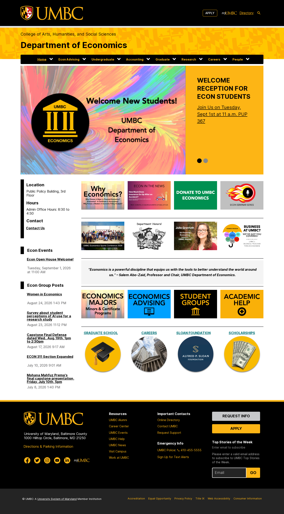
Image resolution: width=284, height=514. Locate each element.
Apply (210, 13)
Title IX (199, 498)
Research (189, 59)
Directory (246, 13)
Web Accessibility (219, 498)
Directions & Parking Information (48, 446)
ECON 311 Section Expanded (50, 357)
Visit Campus (117, 451)
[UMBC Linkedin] (67, 460)
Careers (214, 59)
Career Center (119, 426)
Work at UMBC (119, 457)
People (237, 59)
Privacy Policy (183, 498)
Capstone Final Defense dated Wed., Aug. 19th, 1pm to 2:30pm (49, 338)
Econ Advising (68, 59)
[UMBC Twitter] (37, 460)
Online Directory (168, 420)
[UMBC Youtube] (57, 460)
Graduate (163, 59)
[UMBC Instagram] (47, 460)
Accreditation (136, 498)
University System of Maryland (57, 498)
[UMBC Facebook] (27, 460)
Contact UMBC (167, 426)
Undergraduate (102, 59)
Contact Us (35, 228)
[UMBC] (51, 13)
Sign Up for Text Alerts (173, 457)
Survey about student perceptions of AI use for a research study (49, 316)
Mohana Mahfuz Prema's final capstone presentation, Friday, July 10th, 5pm (50, 378)
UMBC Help (117, 439)
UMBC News (117, 445)
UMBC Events (118, 432)
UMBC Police (166, 450)
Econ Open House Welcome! (50, 259)
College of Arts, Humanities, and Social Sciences (68, 34)
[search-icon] (258, 13)
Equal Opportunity (159, 498)
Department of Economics (74, 45)
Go (253, 472)
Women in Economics (44, 294)
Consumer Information (247, 498)
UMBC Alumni (118, 420)
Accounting (134, 59)
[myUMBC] (229, 13)
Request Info (236, 416)
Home (41, 59)
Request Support (169, 432)
